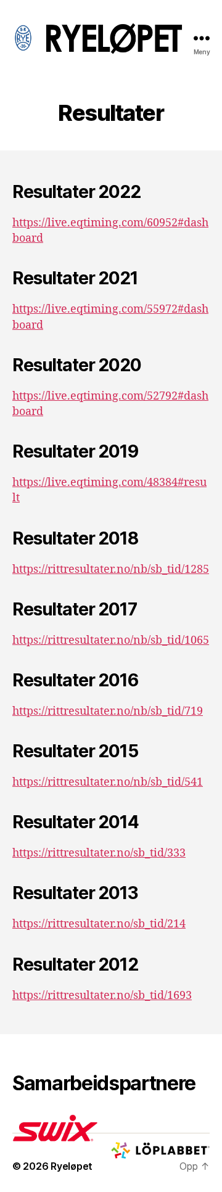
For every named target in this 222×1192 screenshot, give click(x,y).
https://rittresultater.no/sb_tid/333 (99, 853)
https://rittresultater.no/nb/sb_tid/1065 (110, 640)
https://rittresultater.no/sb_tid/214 (99, 924)
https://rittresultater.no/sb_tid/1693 (102, 996)
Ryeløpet (71, 1166)
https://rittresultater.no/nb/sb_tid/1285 (110, 569)
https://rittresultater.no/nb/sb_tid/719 (107, 711)
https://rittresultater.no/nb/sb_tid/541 (107, 782)
